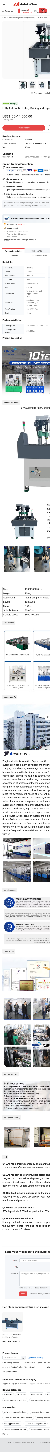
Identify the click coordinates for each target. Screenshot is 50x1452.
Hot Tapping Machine (12, 1423)
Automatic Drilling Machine (35, 1423)
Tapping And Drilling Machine (15, 1429)
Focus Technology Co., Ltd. (31, 1442)
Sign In (6, 240)
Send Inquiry (23, 128)
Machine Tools (42, 18)
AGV (48, 1367)
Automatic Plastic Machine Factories (18, 1418)
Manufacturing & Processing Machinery (22, 18)
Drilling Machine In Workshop (15, 1400)
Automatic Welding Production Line (15, 1367)
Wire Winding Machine (10, 1363)
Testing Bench (30, 1367)
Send (23, 1293)
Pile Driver (8, 1394)
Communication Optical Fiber (35, 1363)
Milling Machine (36, 1394)
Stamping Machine (9, 1371)
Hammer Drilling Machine (40, 1400)
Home (4, 18)
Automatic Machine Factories (15, 1412)
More (4, 1434)
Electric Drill (21, 1394)
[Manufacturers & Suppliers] (25, 4)
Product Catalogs (36, 1358)
